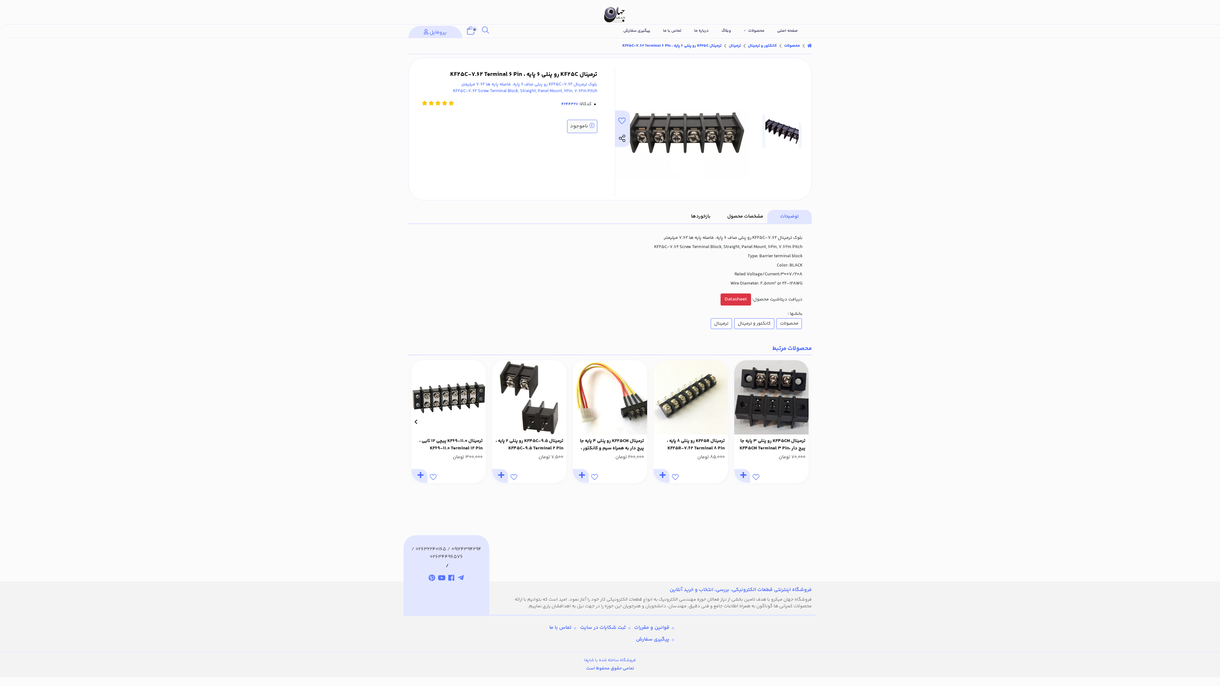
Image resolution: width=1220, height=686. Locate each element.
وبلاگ (726, 31)
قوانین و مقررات (651, 628)
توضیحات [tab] (789, 216)
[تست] (461, 578)
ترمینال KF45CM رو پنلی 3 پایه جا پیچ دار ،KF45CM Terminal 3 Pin (772, 445)
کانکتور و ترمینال (762, 46)
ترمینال (735, 46)
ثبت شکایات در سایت (603, 628)
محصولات (756, 31)
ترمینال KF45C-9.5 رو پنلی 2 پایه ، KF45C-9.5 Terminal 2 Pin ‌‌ (529, 445)
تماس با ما (672, 31)
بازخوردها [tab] (700, 216)
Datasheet (736, 299)
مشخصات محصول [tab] (745, 216)
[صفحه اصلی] (809, 45)
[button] (804, 422)
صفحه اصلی (787, 31)
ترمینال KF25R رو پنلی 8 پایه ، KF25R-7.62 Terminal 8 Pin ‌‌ (696, 445)
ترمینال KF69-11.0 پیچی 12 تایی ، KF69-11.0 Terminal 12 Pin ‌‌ (451, 445)
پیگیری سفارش (636, 31)
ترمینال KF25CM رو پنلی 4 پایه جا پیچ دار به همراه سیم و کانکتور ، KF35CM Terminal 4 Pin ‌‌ (612, 445)
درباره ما (701, 31)
